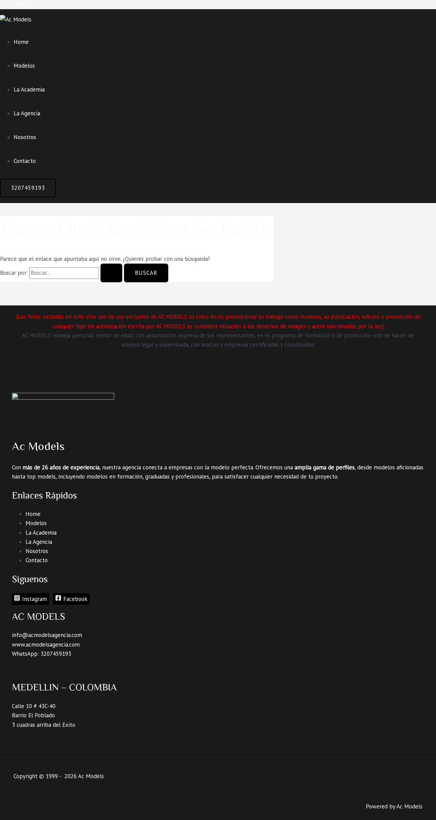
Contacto (25, 161)
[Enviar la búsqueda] (111, 273)
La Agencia (27, 113)
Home (21, 42)
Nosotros (25, 137)
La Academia (29, 89)
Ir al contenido (18, 4)
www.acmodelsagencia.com (46, 644)
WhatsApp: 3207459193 (41, 653)
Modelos (24, 65)
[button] (28, 188)
